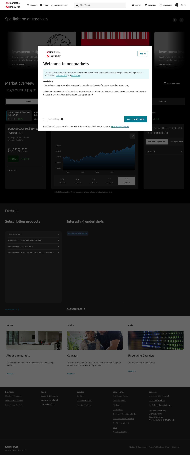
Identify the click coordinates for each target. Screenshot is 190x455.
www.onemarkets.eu (120, 126)
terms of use (61, 75)
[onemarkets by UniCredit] (11, 4)
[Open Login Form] (176, 5)
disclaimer (75, 75)
